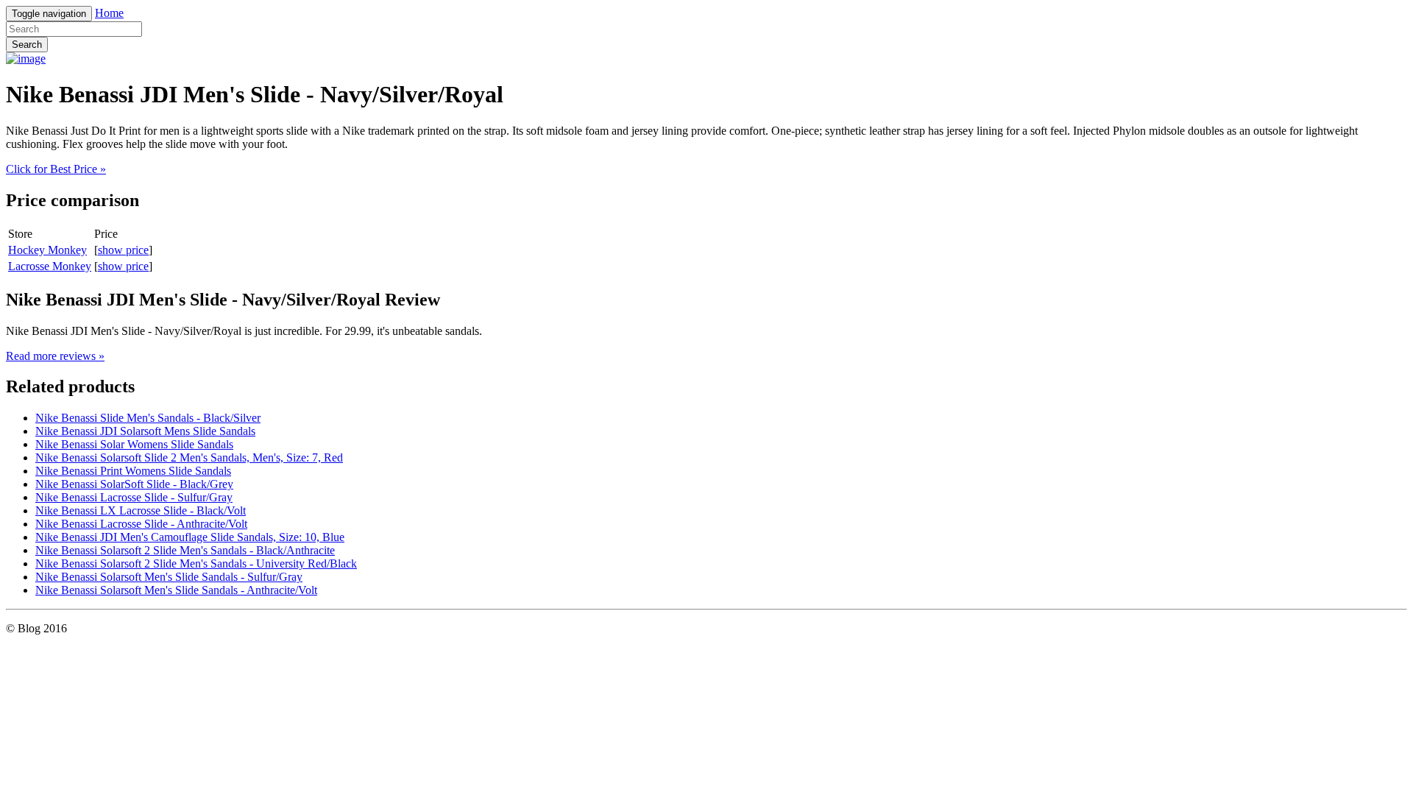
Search (27, 44)
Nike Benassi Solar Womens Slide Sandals (134, 444)
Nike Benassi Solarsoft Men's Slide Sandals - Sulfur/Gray (168, 576)
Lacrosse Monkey (49, 266)
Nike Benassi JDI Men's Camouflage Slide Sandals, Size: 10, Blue (189, 537)
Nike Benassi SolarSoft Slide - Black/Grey (134, 484)
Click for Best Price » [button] (56, 169)
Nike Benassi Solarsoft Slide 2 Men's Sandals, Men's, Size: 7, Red (189, 457)
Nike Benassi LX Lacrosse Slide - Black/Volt (140, 510)
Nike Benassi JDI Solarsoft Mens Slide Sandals (145, 431)
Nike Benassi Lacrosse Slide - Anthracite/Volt (141, 523)
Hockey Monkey (47, 250)
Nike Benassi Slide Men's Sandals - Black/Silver (148, 417)
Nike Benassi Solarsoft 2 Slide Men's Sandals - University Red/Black (196, 563)
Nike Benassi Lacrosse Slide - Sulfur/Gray (134, 497)
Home (109, 13)
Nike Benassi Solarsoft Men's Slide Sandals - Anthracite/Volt (176, 590)
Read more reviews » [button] (55, 356)
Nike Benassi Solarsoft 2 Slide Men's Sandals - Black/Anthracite (185, 550)
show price (123, 250)
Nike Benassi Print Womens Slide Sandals (133, 470)
